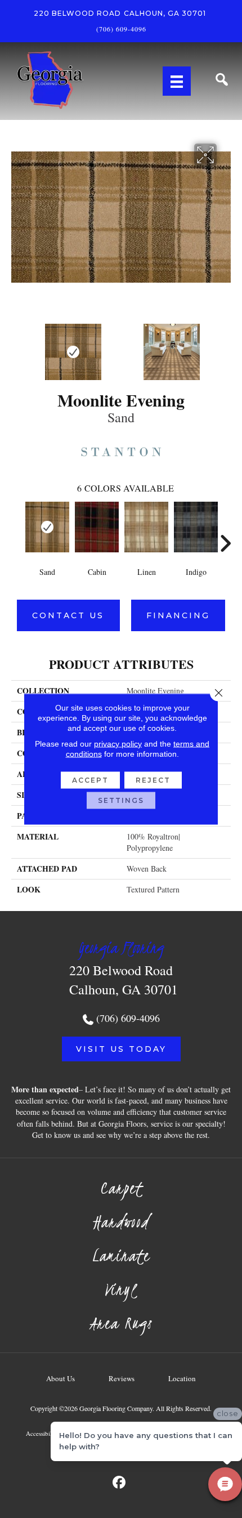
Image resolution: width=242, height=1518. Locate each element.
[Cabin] (97, 527)
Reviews (122, 1378)
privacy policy (118, 743)
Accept (90, 780)
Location (182, 1378)
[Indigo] (196, 527)
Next (225, 346)
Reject (153, 780)
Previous (17, 346)
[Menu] (177, 81)
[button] (121, 1049)
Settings (121, 800)
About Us (60, 1378)
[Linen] (146, 527)
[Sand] (47, 527)
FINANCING (178, 615)
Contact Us (68, 615)
